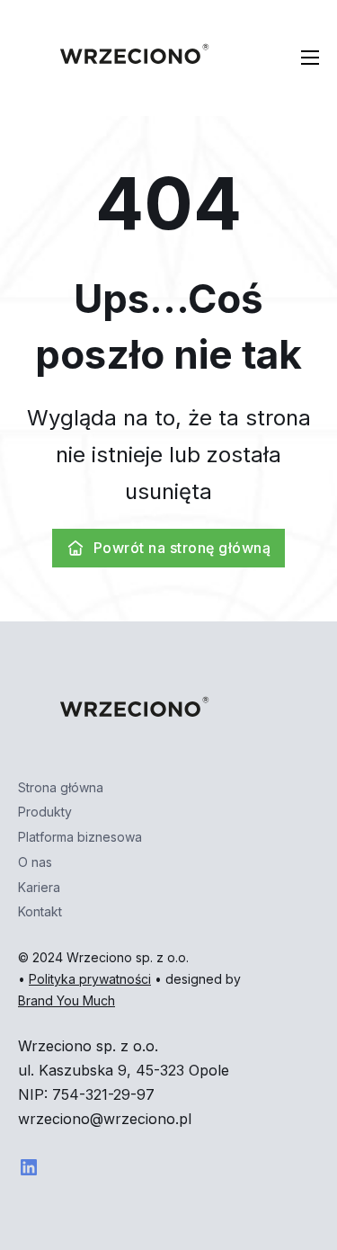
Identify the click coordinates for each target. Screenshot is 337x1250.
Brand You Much (66, 1000)
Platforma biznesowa (80, 836)
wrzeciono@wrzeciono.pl (104, 1119)
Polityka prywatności (90, 979)
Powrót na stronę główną (182, 548)
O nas (35, 862)
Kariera (39, 887)
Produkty (45, 811)
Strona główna (60, 787)
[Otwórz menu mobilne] (310, 57)
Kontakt (40, 911)
